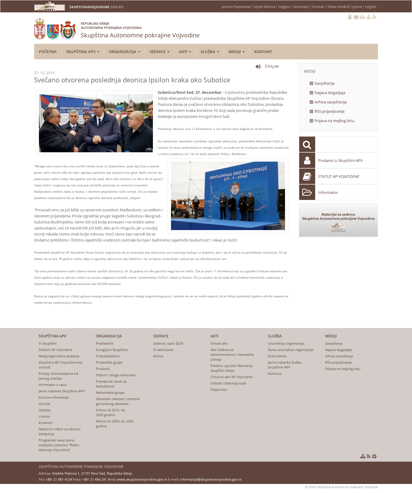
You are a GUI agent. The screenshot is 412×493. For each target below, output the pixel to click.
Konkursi (45, 422)
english (370, 6)
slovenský (301, 6)
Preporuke (219, 389)
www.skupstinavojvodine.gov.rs (142, 479)
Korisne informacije (54, 397)
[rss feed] (374, 16)
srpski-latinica (264, 6)
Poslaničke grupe (109, 362)
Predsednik (104, 343)
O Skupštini (48, 343)
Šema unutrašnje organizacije (290, 349)
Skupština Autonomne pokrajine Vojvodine (140, 30)
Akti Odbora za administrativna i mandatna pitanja (232, 354)
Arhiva (158, 356)
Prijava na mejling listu (334, 120)
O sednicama (163, 349)
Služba (208, 51)
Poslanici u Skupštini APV (340, 160)
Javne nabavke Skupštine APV (62, 391)
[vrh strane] (374, 456)
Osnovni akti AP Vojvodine (231, 376)
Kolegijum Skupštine (112, 349)
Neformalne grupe (110, 392)
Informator (328, 192)
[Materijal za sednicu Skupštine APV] (338, 220)
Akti (183, 51)
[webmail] (356, 16)
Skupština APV (81, 51)
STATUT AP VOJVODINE (338, 176)
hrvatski (318, 6)
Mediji (235, 51)
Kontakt (263, 51)
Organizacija (123, 51)
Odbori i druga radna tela (115, 375)
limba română (338, 6)
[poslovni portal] (349, 16)
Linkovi (44, 416)
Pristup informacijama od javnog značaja (58, 376)
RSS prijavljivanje (329, 111)
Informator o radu (53, 384)
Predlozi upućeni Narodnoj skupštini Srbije (231, 368)
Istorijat (44, 403)
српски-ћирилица (236, 6)
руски (357, 6)
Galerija (44, 410)
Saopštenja (324, 83)
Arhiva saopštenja (331, 102)
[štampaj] (362, 16)
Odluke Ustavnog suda (228, 383)
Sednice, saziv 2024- (168, 343)
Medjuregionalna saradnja (59, 356)
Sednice (158, 51)
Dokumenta (277, 356)
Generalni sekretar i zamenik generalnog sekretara (118, 401)
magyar (284, 6)
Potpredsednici (107, 356)
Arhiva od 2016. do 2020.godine (110, 412)
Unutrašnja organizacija (286, 343)
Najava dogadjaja (330, 92)
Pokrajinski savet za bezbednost (111, 383)
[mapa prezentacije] (368, 16)
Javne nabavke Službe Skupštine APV (285, 364)
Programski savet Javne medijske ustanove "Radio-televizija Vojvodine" (59, 445)
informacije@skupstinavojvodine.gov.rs (211, 479)
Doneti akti (219, 343)
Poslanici (103, 368)
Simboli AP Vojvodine (55, 349)
